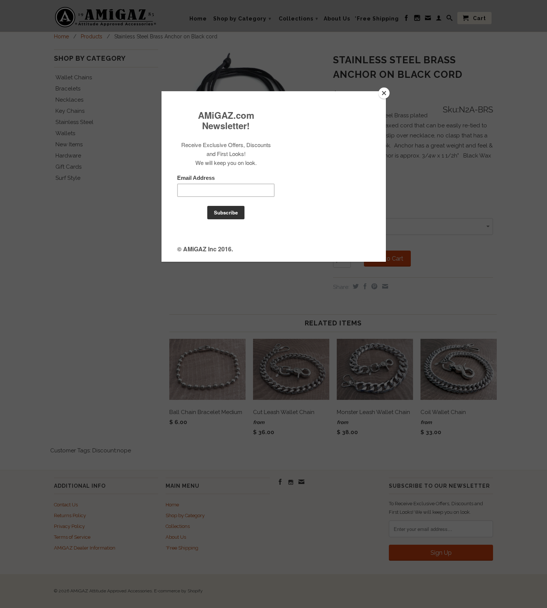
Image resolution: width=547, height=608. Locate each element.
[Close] (384, 93)
